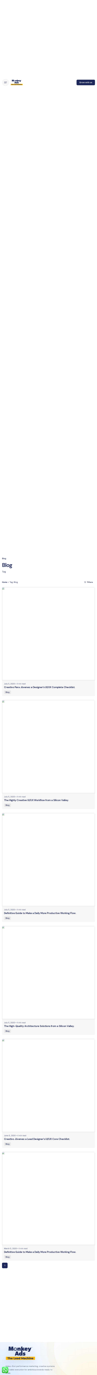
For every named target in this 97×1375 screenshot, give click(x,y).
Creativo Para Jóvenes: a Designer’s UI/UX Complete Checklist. (39, 687)
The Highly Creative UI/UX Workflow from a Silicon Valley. (36, 800)
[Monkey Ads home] (20, 1353)
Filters (90, 582)
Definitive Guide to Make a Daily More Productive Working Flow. (40, 913)
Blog (4, 558)
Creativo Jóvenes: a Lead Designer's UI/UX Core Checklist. (37, 1139)
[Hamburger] (5, 82)
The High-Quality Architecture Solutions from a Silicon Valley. (39, 1026)
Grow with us (85, 82)
